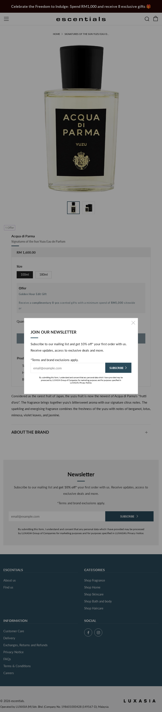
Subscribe (116, 368)
